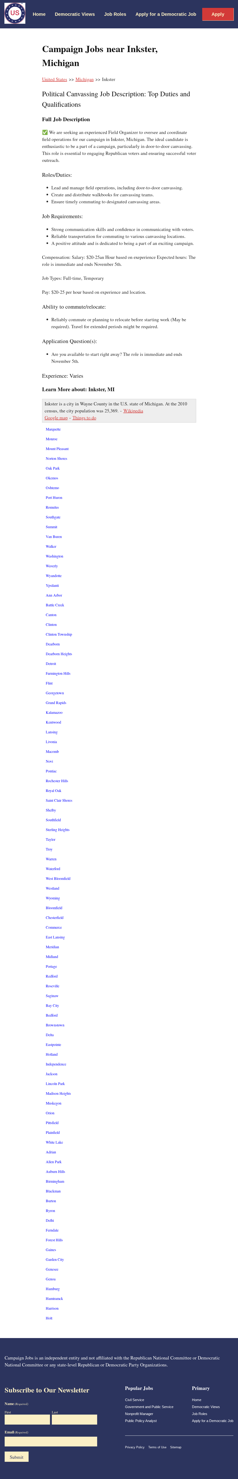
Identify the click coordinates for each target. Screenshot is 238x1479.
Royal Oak (53, 790)
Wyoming (53, 897)
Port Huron (54, 497)
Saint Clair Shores (59, 800)
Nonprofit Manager (139, 1414)
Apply (218, 14)
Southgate (53, 516)
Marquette (53, 429)
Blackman (53, 1191)
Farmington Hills (58, 673)
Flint (49, 683)
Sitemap (175, 1447)
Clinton (51, 624)
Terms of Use (157, 1447)
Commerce (54, 927)
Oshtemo (52, 487)
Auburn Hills (55, 1171)
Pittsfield (52, 1122)
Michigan (85, 79)
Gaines (51, 1249)
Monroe (51, 438)
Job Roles (115, 14)
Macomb (52, 751)
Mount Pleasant (57, 448)
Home (39, 14)
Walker (51, 546)
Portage (51, 966)
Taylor (50, 839)
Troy (49, 849)
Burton (51, 1200)
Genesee (52, 1269)
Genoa (51, 1278)
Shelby (51, 810)
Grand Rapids (56, 702)
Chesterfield (54, 917)
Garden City (55, 1259)
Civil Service (134, 1400)
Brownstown (55, 1024)
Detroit (51, 663)
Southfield (53, 819)
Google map (56, 417)
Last (55, 1412)
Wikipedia (133, 410)
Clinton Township (59, 634)
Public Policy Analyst (141, 1421)
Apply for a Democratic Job (166, 14)
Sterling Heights (57, 829)
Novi (49, 761)
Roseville (52, 985)
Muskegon (53, 1103)
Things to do (84, 417)
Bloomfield (54, 907)
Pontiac (51, 770)
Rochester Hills (57, 780)
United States (54, 79)
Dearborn (53, 643)
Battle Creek (55, 604)
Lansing (52, 731)
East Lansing (55, 937)
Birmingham (55, 1181)
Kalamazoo (54, 712)
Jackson (51, 1073)
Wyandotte (54, 575)
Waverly (52, 565)
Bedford (52, 1015)
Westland (52, 888)
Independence (56, 1064)
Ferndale (52, 1230)
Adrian (51, 1151)
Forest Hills (54, 1239)
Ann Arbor (54, 595)
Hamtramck (54, 1298)
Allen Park (54, 1161)
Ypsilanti (52, 585)
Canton (51, 614)
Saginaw (52, 995)
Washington (54, 556)
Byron (50, 1210)
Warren (51, 858)
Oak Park (53, 468)
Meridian (52, 946)
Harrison (52, 1308)
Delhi (50, 1220)
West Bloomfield (58, 878)
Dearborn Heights (59, 653)
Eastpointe (53, 1044)
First (8, 1412)
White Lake (54, 1142)
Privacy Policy (135, 1447)
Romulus (52, 507)
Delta (50, 1034)
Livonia (51, 741)
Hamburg (53, 1288)
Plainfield (53, 1132)
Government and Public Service (149, 1407)
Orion (50, 1112)
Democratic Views (75, 14)
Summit (51, 526)
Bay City (52, 1005)
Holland (52, 1054)
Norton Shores (56, 458)
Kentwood (53, 722)
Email (16, 1432)
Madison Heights (58, 1093)
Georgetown (55, 692)
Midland (52, 956)
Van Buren (54, 536)
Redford (52, 976)
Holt (49, 1317)
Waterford (53, 868)
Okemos (52, 477)
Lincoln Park (55, 1083)
